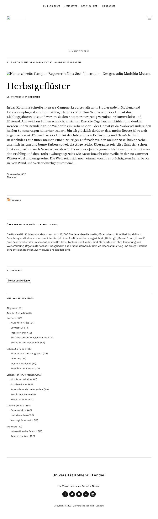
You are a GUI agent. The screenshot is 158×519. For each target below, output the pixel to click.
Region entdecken (21, 363)
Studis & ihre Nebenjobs (25, 342)
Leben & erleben (16, 348)
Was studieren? (20, 399)
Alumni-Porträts (20, 322)
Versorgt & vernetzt (22, 420)
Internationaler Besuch (24, 431)
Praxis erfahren (19, 332)
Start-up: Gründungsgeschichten (30, 337)
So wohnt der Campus (23, 368)
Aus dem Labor (19, 384)
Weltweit (12, 426)
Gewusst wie (18, 327)
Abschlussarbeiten (22, 379)
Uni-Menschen (19, 415)
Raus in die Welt (20, 436)
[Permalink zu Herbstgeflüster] (78, 74)
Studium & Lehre (21, 394)
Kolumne (11, 177)
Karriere (11, 318)
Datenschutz (89, 6)
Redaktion (34, 96)
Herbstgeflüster (38, 86)
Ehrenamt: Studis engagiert (26, 353)
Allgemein (12, 308)
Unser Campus (15, 405)
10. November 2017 (16, 174)
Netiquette (70, 6)
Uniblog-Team (51, 6)
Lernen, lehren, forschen (21, 374)
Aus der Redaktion (17, 313)
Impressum (108, 6)
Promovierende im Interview (27, 389)
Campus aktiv (19, 410)
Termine (15, 200)
